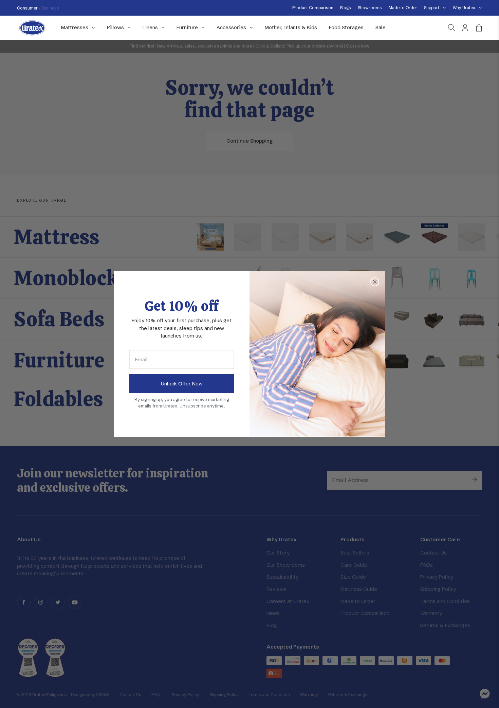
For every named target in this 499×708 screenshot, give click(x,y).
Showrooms (370, 7)
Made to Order (403, 7)
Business (50, 8)
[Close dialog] (374, 282)
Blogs (345, 7)
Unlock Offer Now (182, 383)
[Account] (465, 27)
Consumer (28, 8)
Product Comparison (312, 7)
